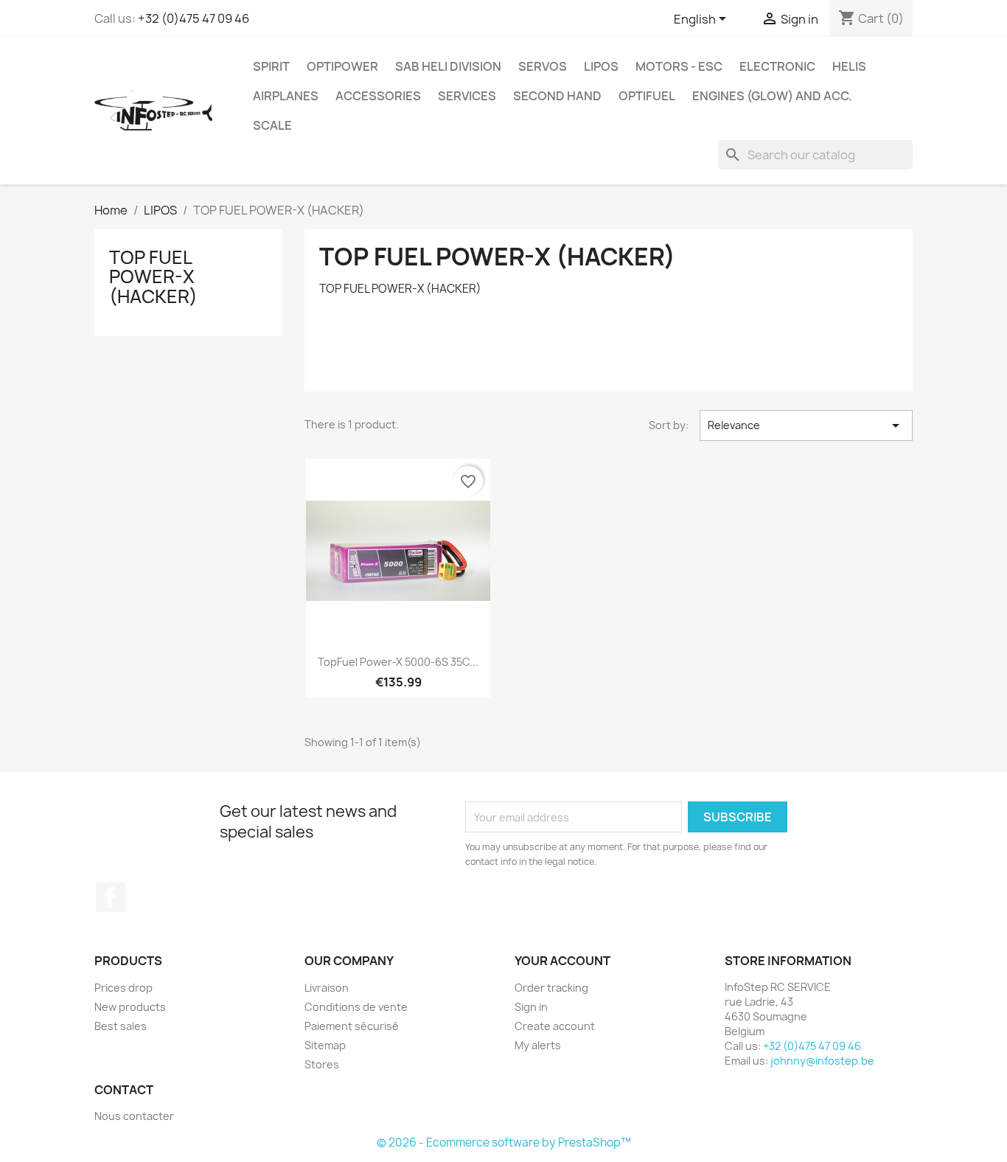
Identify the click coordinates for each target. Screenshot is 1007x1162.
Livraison (326, 988)
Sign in (531, 1007)
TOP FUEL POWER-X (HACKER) (153, 277)
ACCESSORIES (378, 96)
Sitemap (325, 1045)
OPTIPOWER (342, 66)
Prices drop (123, 988)
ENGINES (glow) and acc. (772, 96)
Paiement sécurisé (351, 1026)
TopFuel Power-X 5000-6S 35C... (398, 662)
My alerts (538, 1045)
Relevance (806, 425)
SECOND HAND (557, 96)
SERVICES (467, 96)
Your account (562, 961)
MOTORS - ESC (678, 66)
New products (130, 1007)
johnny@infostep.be (822, 1061)
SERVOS (542, 66)
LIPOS (601, 66)
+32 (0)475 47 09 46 (193, 18)
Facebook (110, 897)
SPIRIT (271, 66)
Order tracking (551, 988)
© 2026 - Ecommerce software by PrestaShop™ (504, 1142)
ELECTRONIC (777, 66)
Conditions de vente (356, 1007)
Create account (555, 1026)
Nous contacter (134, 1116)
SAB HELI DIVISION (448, 66)
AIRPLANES (285, 96)
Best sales (120, 1026)
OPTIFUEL (647, 96)
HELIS (849, 66)
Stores (321, 1064)
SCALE (272, 125)
